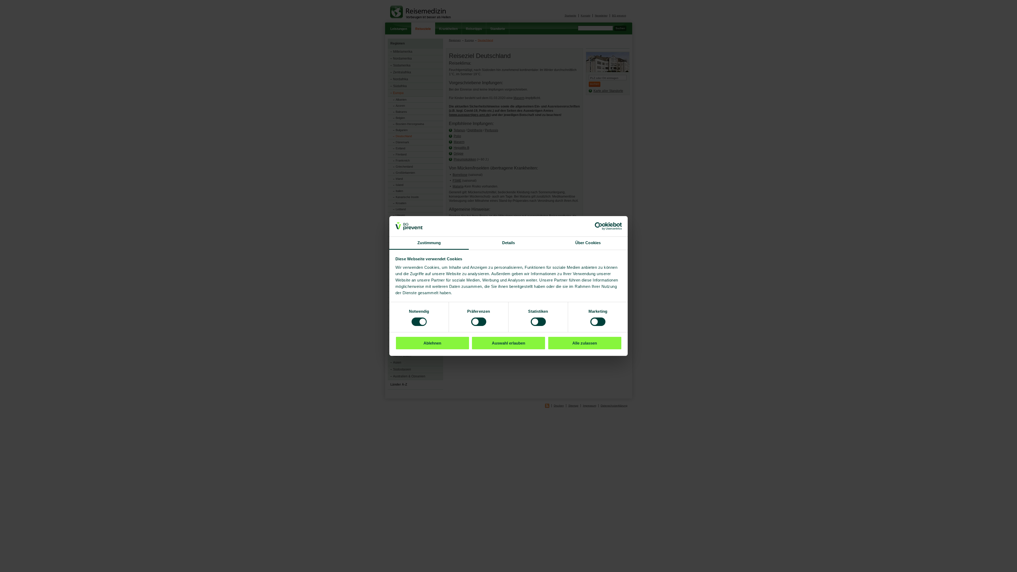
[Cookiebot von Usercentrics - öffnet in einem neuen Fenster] (599, 226)
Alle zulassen (584, 343)
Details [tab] (508, 242)
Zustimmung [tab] (429, 242)
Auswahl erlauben (508, 343)
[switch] (478, 322)
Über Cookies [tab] (588, 242)
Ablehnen (432, 343)
